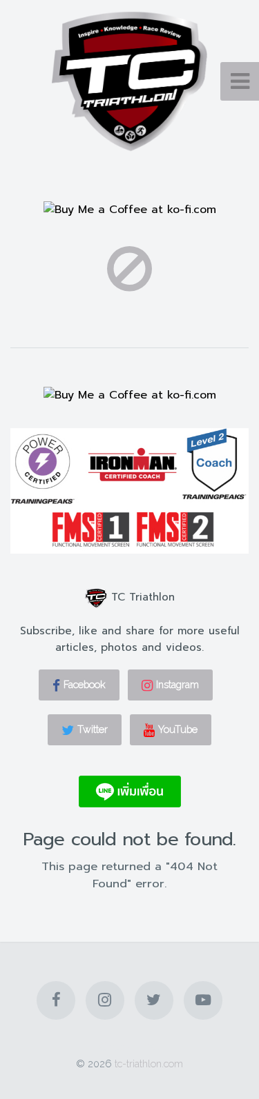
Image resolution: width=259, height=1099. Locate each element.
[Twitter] (154, 1000)
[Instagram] (105, 1000)
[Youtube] (203, 1000)
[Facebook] (56, 1000)
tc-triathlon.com (149, 1063)
